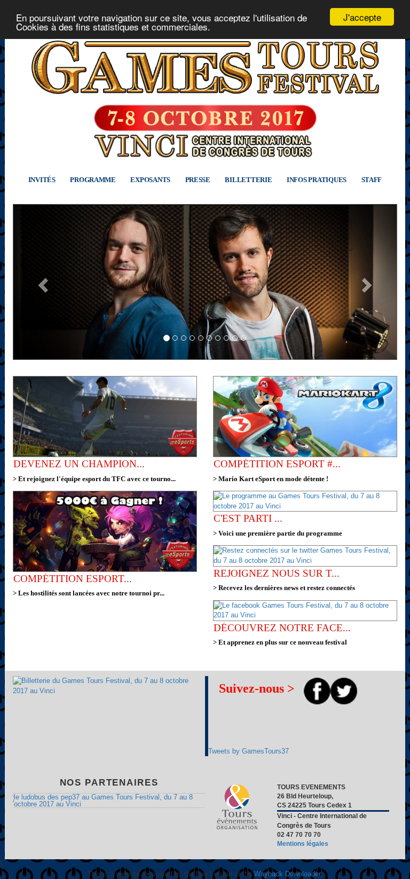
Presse (197, 180)
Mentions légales (302, 843)
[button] (41, 282)
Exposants (150, 180)
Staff (371, 180)
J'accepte (362, 16)
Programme (93, 180)
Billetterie (248, 180)
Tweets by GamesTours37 (248, 751)
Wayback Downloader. (288, 874)
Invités (42, 180)
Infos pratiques (316, 180)
